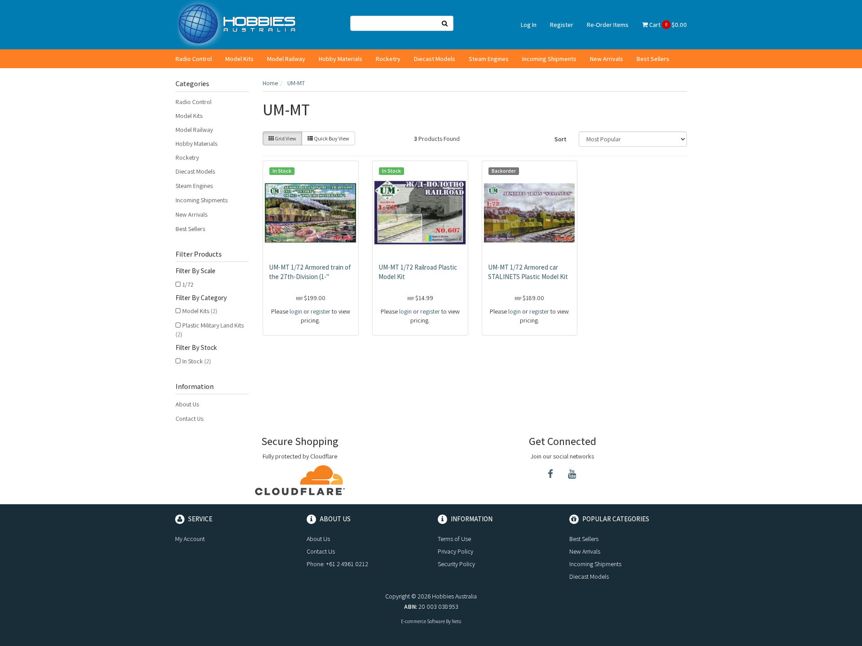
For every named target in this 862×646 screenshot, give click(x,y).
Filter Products (199, 254)
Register (561, 25)
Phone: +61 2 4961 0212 (337, 564)
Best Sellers (653, 59)
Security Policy (456, 564)
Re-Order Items (608, 25)
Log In (529, 25)
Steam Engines (489, 59)
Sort (560, 139)
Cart (667, 25)
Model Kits (239, 59)
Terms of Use (454, 539)
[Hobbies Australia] (239, 24)
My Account (190, 539)
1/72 (188, 284)
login (296, 311)
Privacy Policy (455, 551)
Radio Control (194, 59)
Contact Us (189, 419)
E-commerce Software (423, 621)
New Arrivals (606, 59)
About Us (187, 404)
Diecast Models (434, 59)
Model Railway (286, 59)
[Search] (444, 23)
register (320, 311)
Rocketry (388, 59)
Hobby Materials (340, 59)
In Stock (196, 361)
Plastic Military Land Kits (210, 329)
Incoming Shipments (549, 59)
